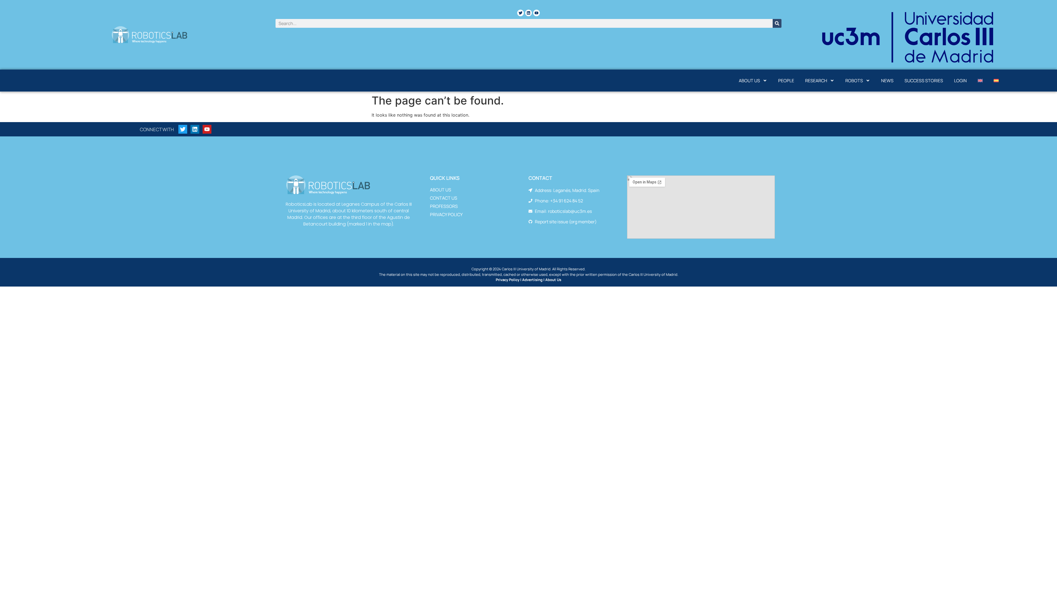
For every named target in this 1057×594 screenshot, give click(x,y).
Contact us (443, 198)
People (786, 81)
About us (749, 81)
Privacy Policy (446, 214)
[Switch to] (980, 81)
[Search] (777, 23)
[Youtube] (536, 13)
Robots (854, 81)
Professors (444, 206)
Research (816, 81)
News (887, 81)
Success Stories (924, 81)
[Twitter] (520, 13)
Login (960, 81)
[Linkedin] (528, 13)
